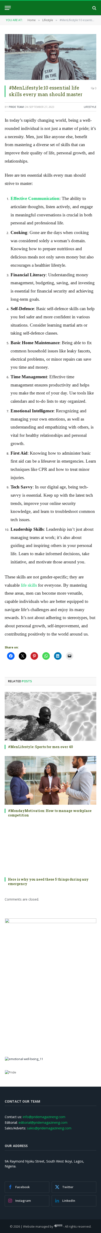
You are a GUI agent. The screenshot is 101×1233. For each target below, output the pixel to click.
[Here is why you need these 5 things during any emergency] (50, 848)
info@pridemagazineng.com (44, 1117)
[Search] (93, 8)
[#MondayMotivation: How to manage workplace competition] (50, 780)
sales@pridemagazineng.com (49, 1128)
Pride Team (16, 107)
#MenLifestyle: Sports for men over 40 (40, 747)
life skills (28, 585)
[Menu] (8, 8)
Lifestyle (90, 107)
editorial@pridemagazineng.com (43, 1122)
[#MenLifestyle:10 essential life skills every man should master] (50, 57)
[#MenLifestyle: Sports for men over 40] (50, 716)
